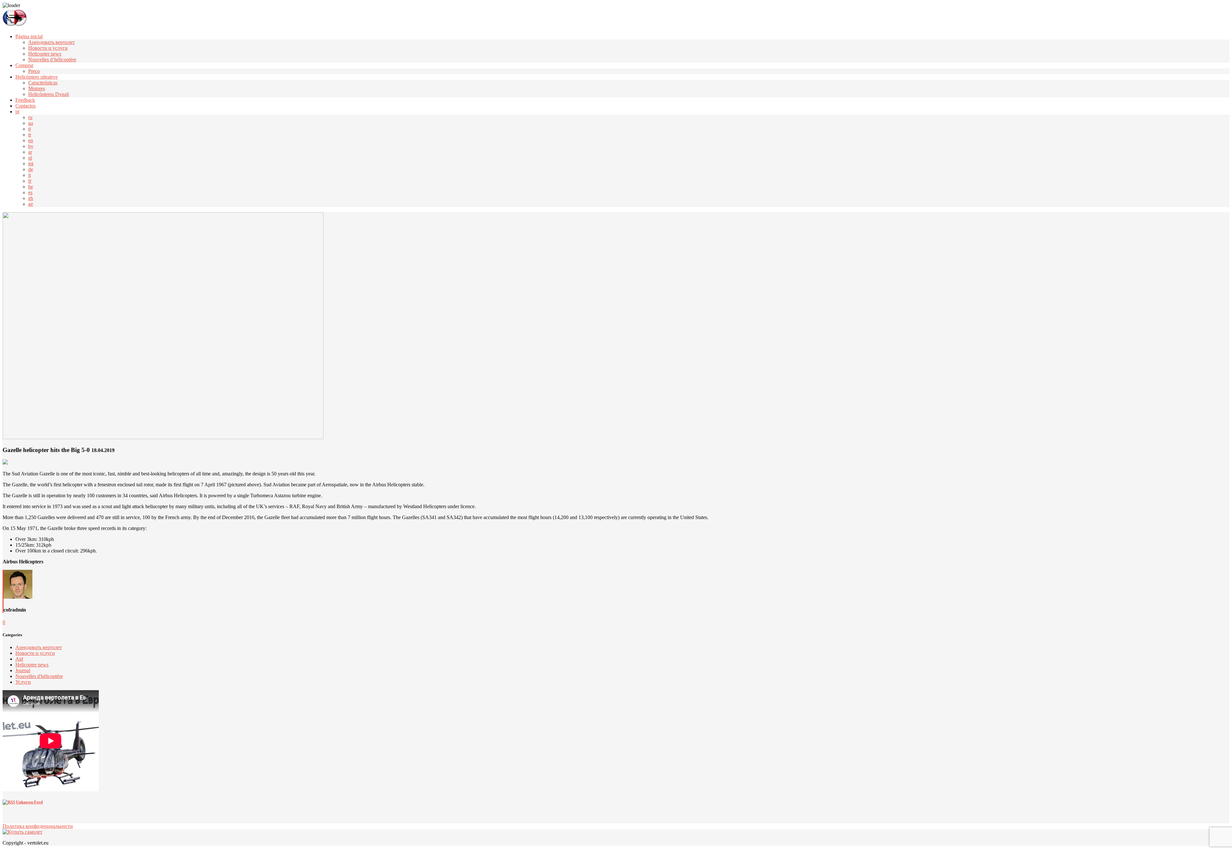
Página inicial (29, 36)
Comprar (24, 65)
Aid (19, 659)
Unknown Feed (29, 802)
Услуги (23, 682)
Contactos (25, 106)
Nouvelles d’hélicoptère (52, 59)
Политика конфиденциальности (38, 826)
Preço (34, 71)
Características (42, 82)
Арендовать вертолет (51, 42)
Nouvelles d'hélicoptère (39, 676)
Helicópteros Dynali (48, 94)
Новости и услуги (48, 48)
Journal (22, 670)
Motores (36, 88)
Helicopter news (44, 53)
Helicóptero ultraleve (36, 77)
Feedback (25, 100)
